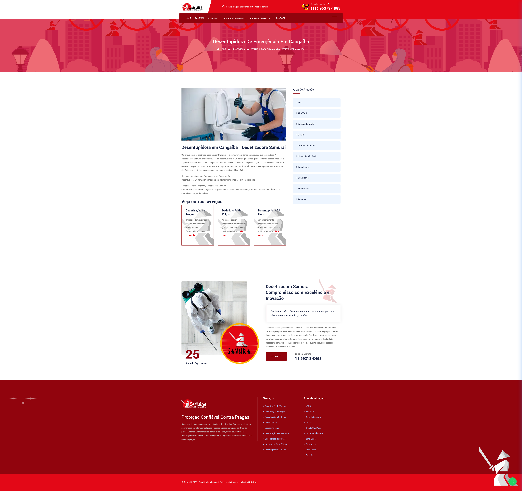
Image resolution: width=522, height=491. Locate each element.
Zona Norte (303, 177)
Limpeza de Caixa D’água (275, 444)
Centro (300, 134)
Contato (280, 18)
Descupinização (271, 428)
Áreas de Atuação (234, 18)
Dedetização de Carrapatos (276, 433)
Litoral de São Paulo (307, 156)
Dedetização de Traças (195, 212)
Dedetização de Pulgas (231, 212)
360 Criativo (251, 482)
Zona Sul (301, 199)
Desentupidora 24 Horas (269, 212)
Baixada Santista (260, 18)
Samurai (199, 18)
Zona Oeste (303, 188)
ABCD (300, 102)
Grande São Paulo (306, 145)
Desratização (270, 422)
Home (188, 18)
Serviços (213, 18)
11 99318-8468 (308, 358)
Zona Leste (303, 167)
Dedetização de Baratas (275, 438)
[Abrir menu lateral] (334, 18)
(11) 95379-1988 (326, 8)
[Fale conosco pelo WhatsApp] (512, 481)
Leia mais (190, 235)
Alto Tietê (302, 113)
